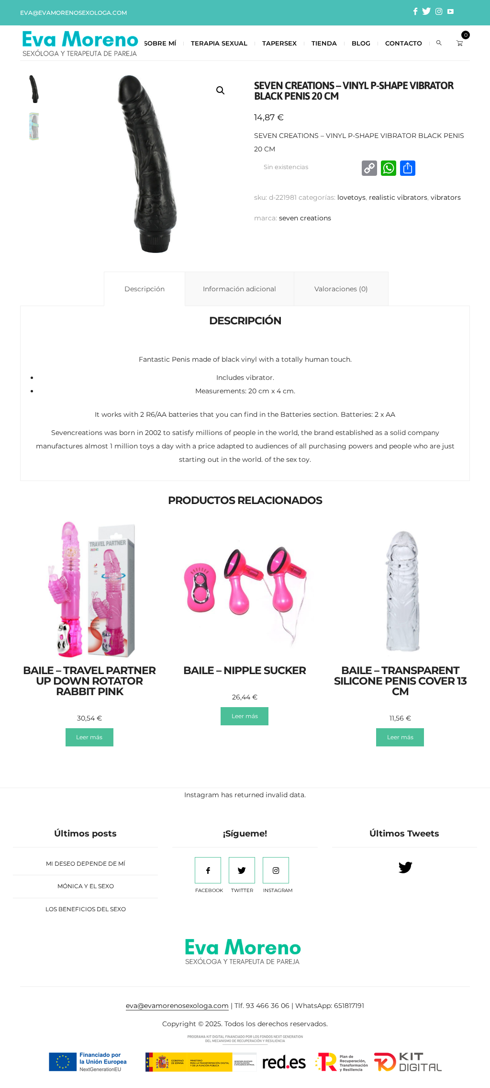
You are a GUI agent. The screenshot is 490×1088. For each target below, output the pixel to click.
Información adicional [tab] (239, 289)
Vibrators (446, 197)
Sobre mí (160, 43)
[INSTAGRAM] (276, 870)
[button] (220, 90)
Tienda (324, 43)
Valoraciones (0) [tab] (341, 289)
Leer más (89, 737)
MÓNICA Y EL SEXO (85, 886)
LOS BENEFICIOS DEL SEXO (85, 909)
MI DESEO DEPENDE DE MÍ (85, 863)
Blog (361, 43)
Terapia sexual (219, 43)
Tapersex (279, 43)
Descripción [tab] (144, 289)
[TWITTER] (242, 870)
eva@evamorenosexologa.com (73, 12)
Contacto (403, 43)
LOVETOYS (351, 197)
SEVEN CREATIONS (305, 218)
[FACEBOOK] (208, 870)
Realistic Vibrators (398, 197)
